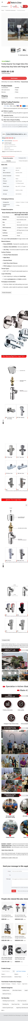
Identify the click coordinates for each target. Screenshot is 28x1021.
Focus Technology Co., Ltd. (18, 1015)
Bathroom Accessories (6, 976)
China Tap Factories (22, 1000)
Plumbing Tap (6, 1004)
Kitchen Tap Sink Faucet (8, 1007)
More (2, 1010)
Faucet (3, 974)
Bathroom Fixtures (7, 993)
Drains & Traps (18, 976)
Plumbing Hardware (21, 10)
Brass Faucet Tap (15, 1004)
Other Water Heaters (17, 990)
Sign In (3, 151)
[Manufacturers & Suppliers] (14, 2)
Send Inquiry (14, 78)
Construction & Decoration (10, 10)
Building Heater (6, 990)
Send (14, 891)
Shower (16, 974)
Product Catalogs (22, 971)
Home (2, 10)
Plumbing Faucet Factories (9, 1000)
